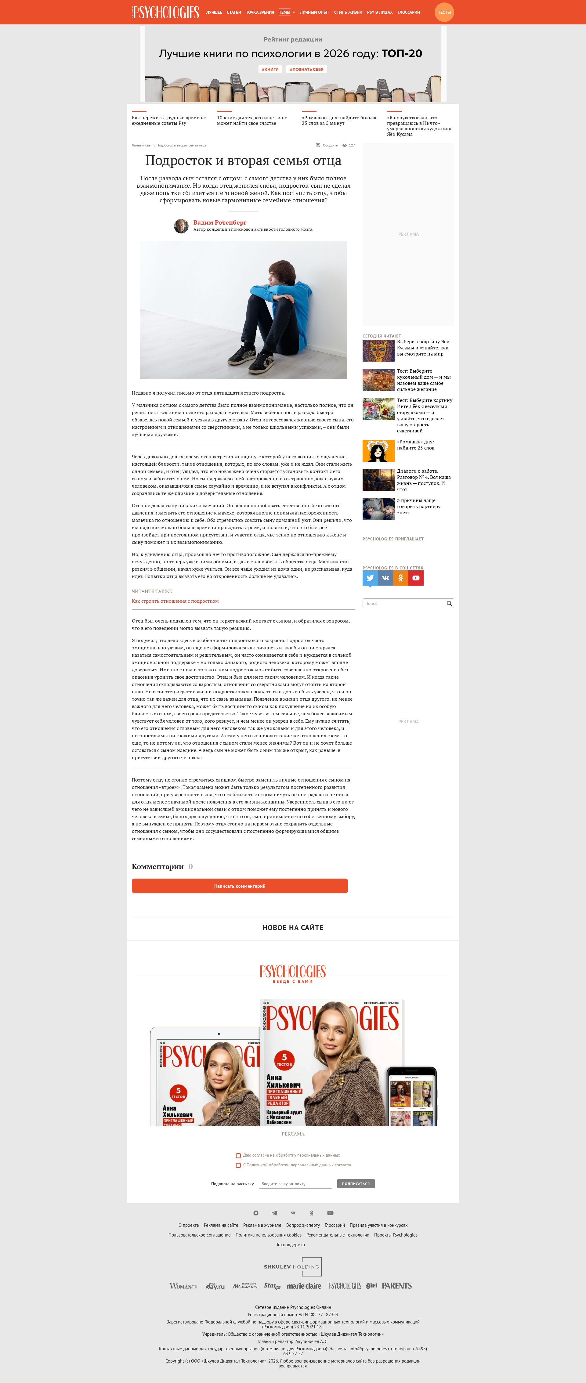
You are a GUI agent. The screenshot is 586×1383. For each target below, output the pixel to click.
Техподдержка (290, 1245)
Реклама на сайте (221, 1225)
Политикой (257, 1165)
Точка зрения (260, 12)
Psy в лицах (380, 12)
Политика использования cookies (269, 1235)
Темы (284, 12)
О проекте (189, 1225)
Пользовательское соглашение (199, 1235)
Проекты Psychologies (396, 1235)
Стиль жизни (348, 12)
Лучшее (214, 12)
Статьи (234, 12)
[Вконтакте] (293, 1213)
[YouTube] (330, 1213)
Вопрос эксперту (303, 1225)
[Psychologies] (165, 12)
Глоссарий (409, 12)
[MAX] (256, 1213)
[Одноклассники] (312, 1213)
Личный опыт (314, 12)
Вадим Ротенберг (220, 222)
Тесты (444, 12)
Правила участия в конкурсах (379, 1225)
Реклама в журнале (262, 1225)
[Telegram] (274, 1213)
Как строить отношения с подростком (175, 601)
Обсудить (330, 145)
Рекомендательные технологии (337, 1235)
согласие (260, 1155)
